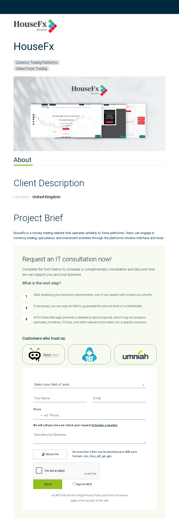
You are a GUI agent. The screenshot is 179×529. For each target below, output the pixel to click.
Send (47, 484)
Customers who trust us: (44, 338)
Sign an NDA (83, 484)
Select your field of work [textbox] (51, 384)
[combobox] (89, 385)
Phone (37, 409)
